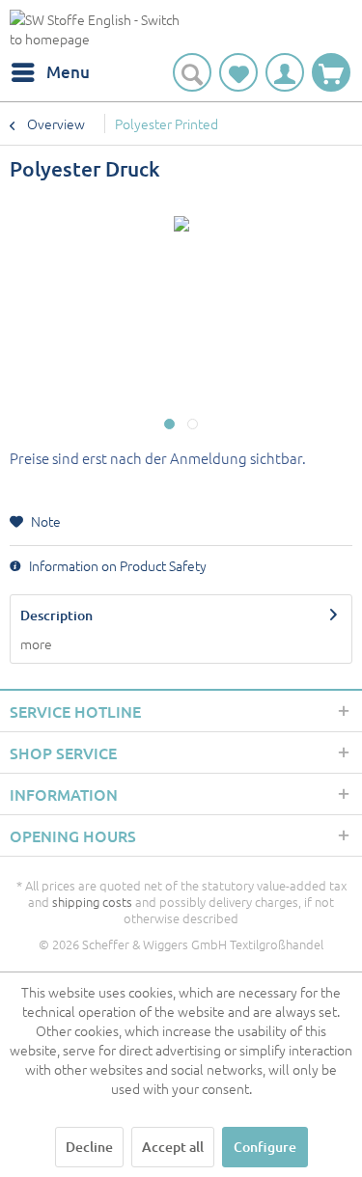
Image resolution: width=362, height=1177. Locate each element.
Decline (89, 1146)
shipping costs (92, 901)
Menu (68, 72)
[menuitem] (49, 72)
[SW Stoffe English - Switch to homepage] (95, 31)
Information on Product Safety (116, 565)
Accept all (173, 1146)
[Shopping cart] (331, 72)
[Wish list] (238, 72)
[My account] (284, 72)
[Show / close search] (192, 72)
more (36, 643)
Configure (265, 1146)
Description (56, 615)
